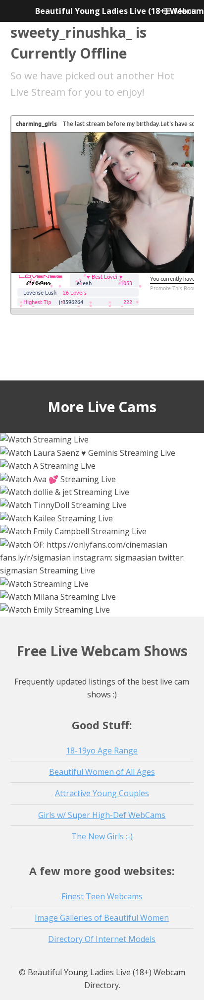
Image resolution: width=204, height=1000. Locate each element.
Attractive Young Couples (102, 793)
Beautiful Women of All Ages (102, 771)
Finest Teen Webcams (102, 896)
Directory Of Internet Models (101, 939)
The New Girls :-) (102, 836)
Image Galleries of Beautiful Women (102, 917)
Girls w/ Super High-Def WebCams (101, 815)
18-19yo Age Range (102, 750)
